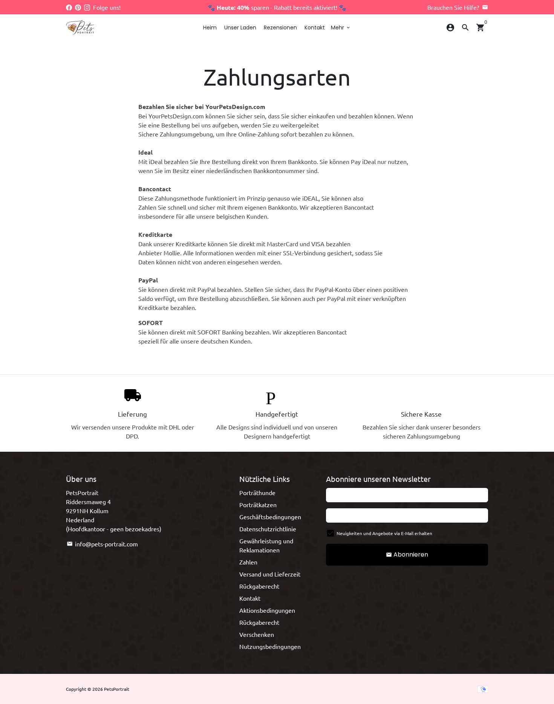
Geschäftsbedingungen (270, 516)
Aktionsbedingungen (267, 610)
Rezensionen (280, 27)
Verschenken (256, 634)
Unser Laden (240, 27)
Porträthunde (257, 492)
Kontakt (315, 27)
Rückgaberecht (259, 586)
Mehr (341, 27)
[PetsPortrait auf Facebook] (69, 7)
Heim (210, 27)
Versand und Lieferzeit (269, 574)
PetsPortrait (116, 689)
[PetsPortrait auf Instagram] (87, 7)
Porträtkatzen (258, 504)
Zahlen (248, 562)
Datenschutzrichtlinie (267, 528)
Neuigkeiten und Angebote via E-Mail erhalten (384, 533)
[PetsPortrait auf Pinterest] (78, 7)
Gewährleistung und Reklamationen (266, 545)
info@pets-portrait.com (102, 544)
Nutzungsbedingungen (270, 646)
